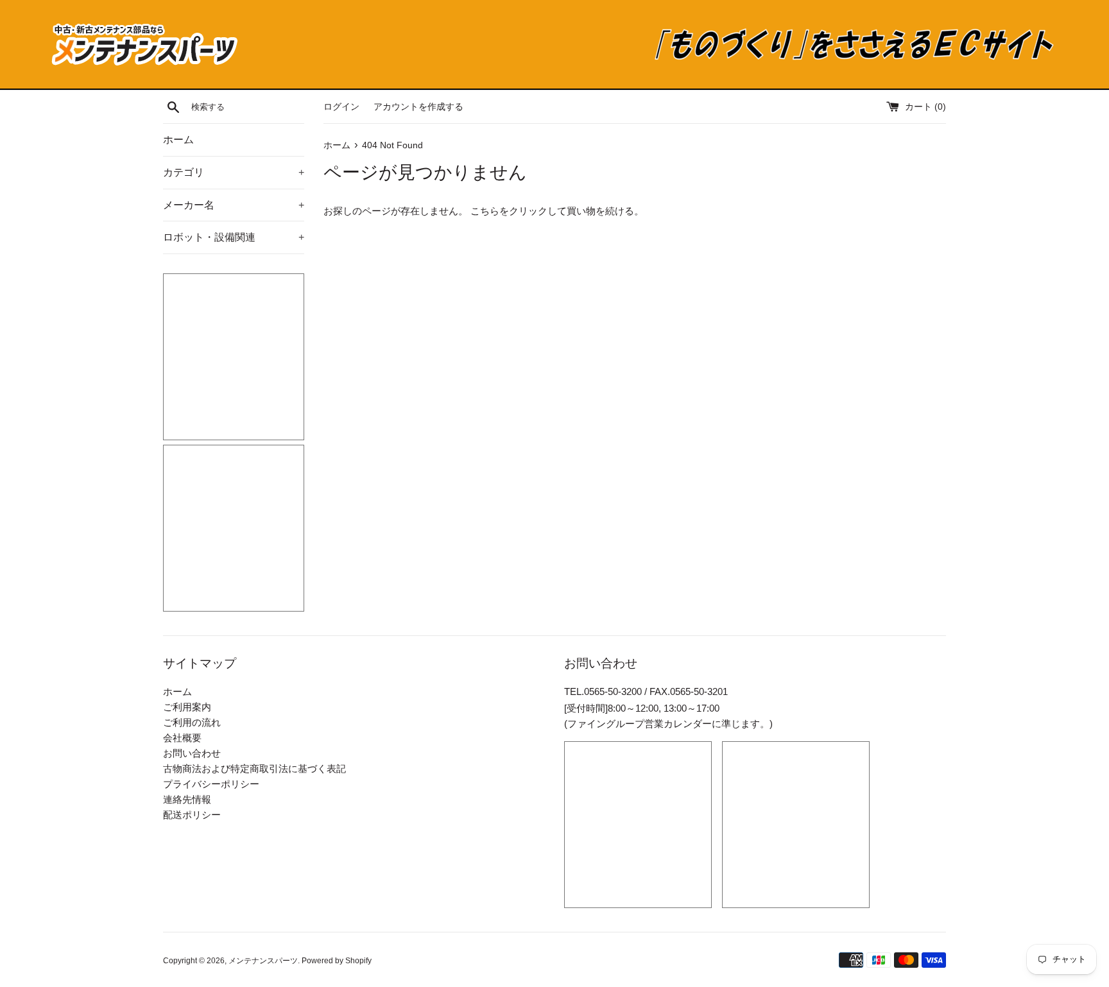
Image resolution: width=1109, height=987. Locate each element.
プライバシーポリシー (211, 783)
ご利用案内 (187, 706)
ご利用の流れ (192, 722)
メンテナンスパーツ (263, 960)
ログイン (341, 107)
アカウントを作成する (418, 107)
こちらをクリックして (518, 210)
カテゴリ (233, 172)
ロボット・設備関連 (233, 237)
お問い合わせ (192, 753)
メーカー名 (233, 205)
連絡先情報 (187, 799)
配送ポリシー (192, 814)
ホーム (178, 139)
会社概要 (182, 737)
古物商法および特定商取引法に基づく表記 (254, 768)
